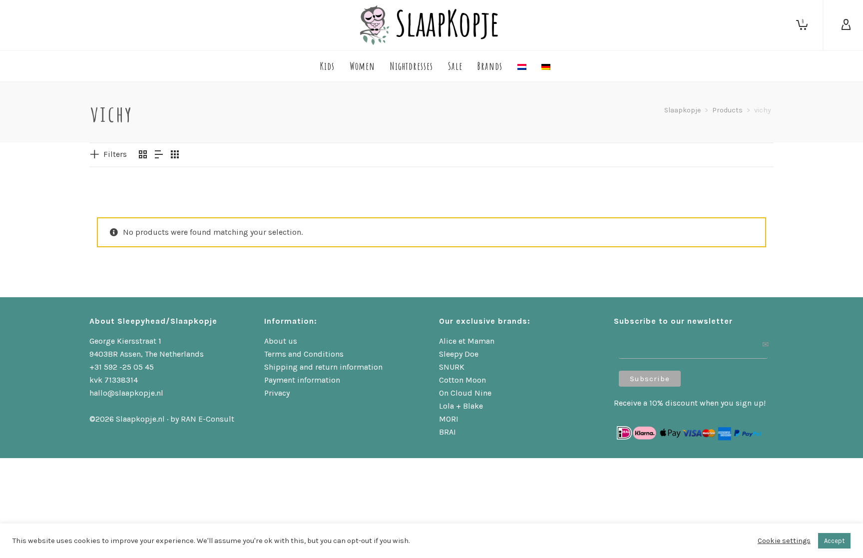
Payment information (302, 380)
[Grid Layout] (175, 155)
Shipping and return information (323, 367)
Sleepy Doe (458, 354)
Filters (115, 154)
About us (280, 341)
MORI (448, 419)
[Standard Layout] (143, 155)
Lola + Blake (461, 406)
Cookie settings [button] (784, 541)
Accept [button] (834, 541)
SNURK (451, 367)
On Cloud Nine (465, 393)
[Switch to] (522, 66)
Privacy (277, 393)
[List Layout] (159, 155)
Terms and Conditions (304, 354)
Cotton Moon (462, 380)
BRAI (447, 432)
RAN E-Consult (207, 419)
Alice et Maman (466, 341)
